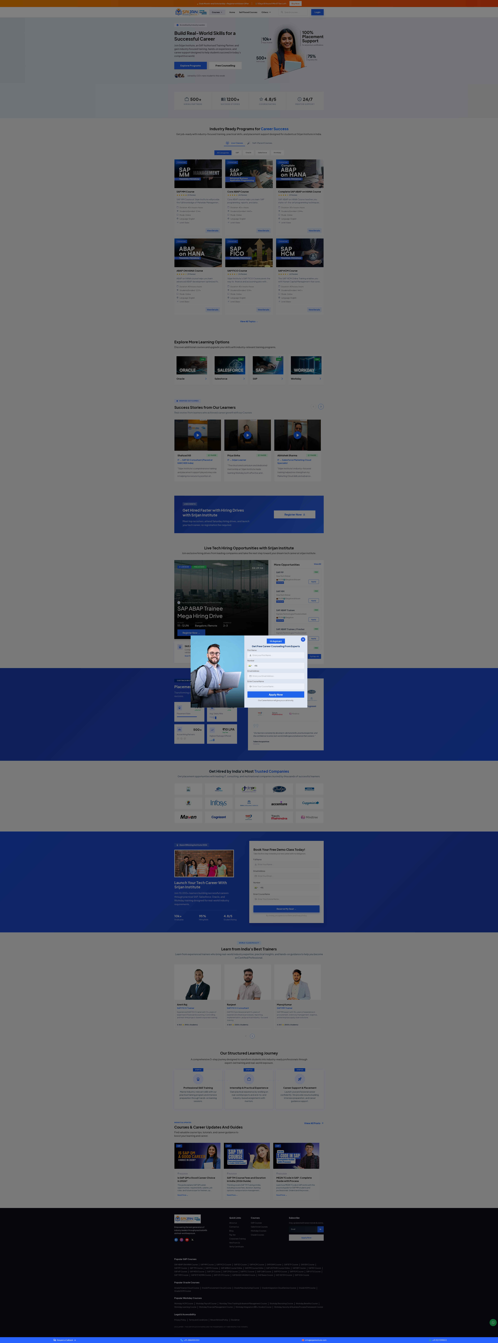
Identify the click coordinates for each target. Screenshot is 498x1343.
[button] (250, 665)
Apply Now (276, 694)
